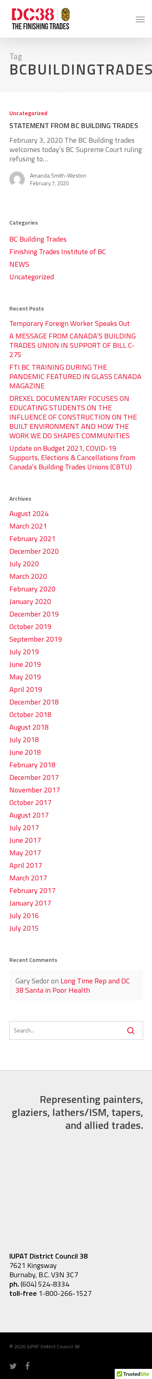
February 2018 (32, 764)
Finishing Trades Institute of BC (57, 251)
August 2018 (29, 727)
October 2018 (30, 714)
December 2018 (34, 702)
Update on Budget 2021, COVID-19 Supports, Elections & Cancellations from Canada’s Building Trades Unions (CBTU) (72, 457)
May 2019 (25, 676)
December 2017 (34, 777)
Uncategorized (28, 113)
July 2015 (24, 928)
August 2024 (29, 513)
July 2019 (24, 651)
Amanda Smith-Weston (58, 175)
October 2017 (30, 802)
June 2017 (25, 840)
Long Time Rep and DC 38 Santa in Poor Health (72, 985)
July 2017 (24, 827)
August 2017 (29, 815)
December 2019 (34, 614)
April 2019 (25, 689)
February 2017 (32, 890)
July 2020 (24, 563)
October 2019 (30, 626)
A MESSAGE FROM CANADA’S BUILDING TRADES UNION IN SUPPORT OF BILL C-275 (72, 345)
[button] (140, 19)
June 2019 (25, 664)
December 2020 (34, 551)
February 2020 (32, 588)
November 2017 (34, 789)
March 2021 (28, 526)
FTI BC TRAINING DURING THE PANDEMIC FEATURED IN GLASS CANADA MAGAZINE (75, 376)
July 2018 (24, 739)
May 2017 (25, 852)
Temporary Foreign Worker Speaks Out (69, 323)
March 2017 (28, 877)
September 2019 (35, 639)
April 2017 (25, 865)
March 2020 (28, 576)
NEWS (19, 264)
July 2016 (24, 915)
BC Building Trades (37, 239)
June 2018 (25, 752)
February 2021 (32, 538)
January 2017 (30, 903)
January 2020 (30, 601)
